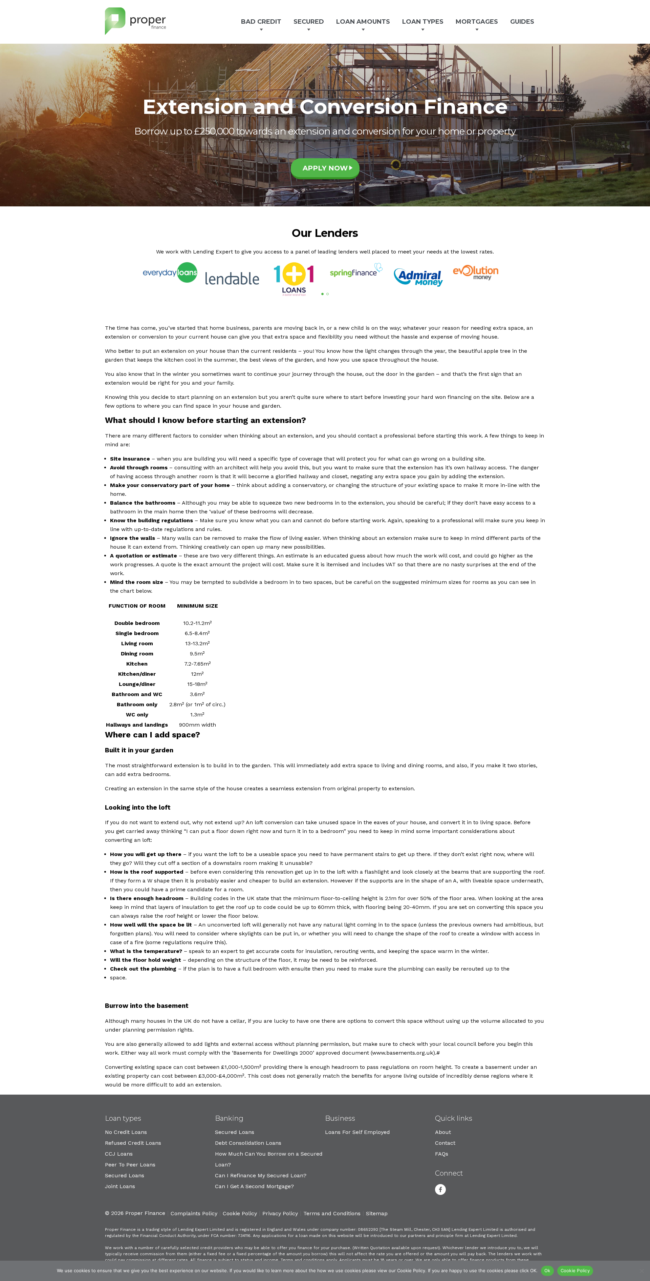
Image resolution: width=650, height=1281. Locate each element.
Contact (445, 1143)
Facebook (440, 1189)
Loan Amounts (363, 21)
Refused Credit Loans (133, 1143)
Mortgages (477, 21)
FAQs (441, 1154)
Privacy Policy (280, 1213)
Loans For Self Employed (357, 1132)
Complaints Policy (194, 1213)
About (443, 1132)
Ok (547, 1270)
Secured (309, 21)
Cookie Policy (240, 1213)
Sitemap (377, 1213)
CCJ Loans (119, 1154)
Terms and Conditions (332, 1213)
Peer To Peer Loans (130, 1164)
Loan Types (422, 21)
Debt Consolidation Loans (248, 1143)
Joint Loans (120, 1186)
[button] (322, 294)
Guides (522, 21)
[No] (641, 1270)
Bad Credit (261, 21)
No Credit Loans (126, 1132)
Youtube (458, 1189)
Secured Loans (124, 1175)
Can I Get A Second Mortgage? (254, 1186)
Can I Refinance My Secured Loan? (260, 1175)
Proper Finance (135, 21)
